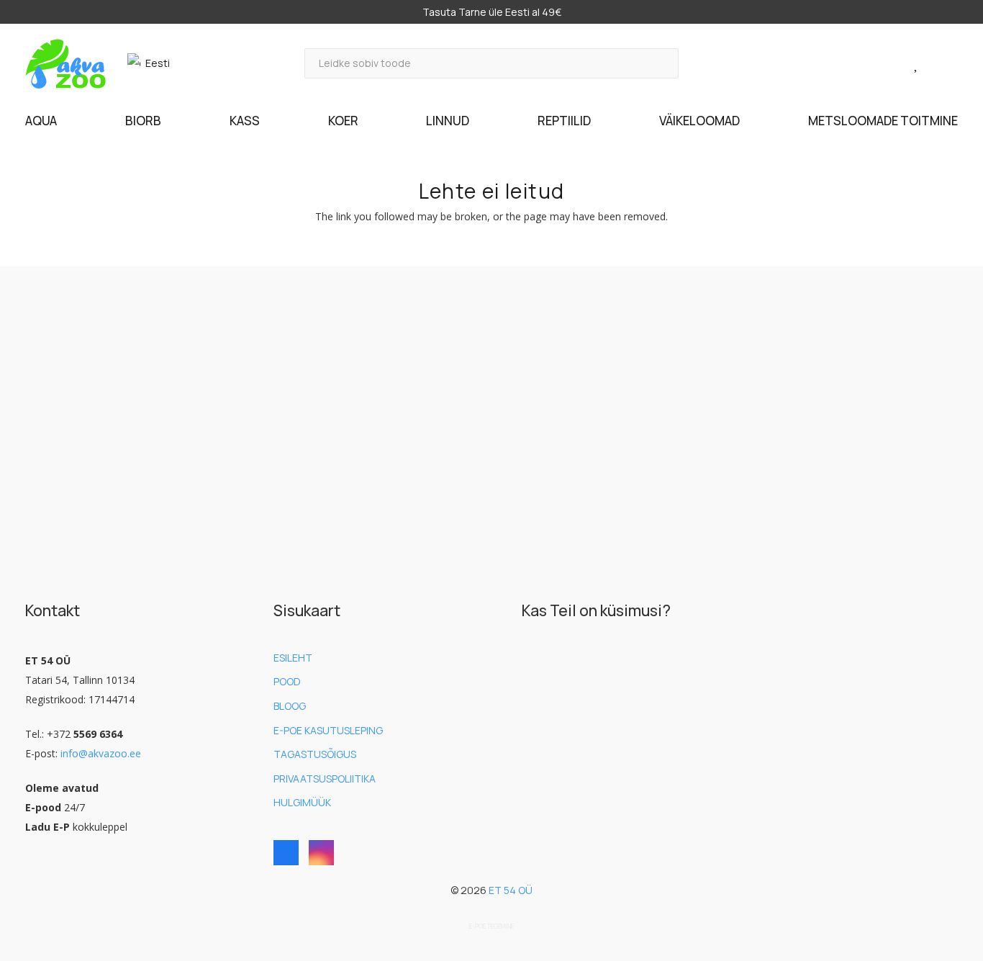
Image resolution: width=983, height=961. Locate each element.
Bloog (289, 706)
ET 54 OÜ (511, 890)
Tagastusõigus (314, 754)
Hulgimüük (302, 802)
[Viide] (900, 63)
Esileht (292, 657)
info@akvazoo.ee (100, 753)
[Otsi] (664, 63)
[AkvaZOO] (65, 63)
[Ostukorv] (939, 64)
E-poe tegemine (491, 926)
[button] (154, 63)
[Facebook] (286, 852)
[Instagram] (321, 852)
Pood (287, 681)
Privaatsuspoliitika (324, 778)
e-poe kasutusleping (328, 730)
